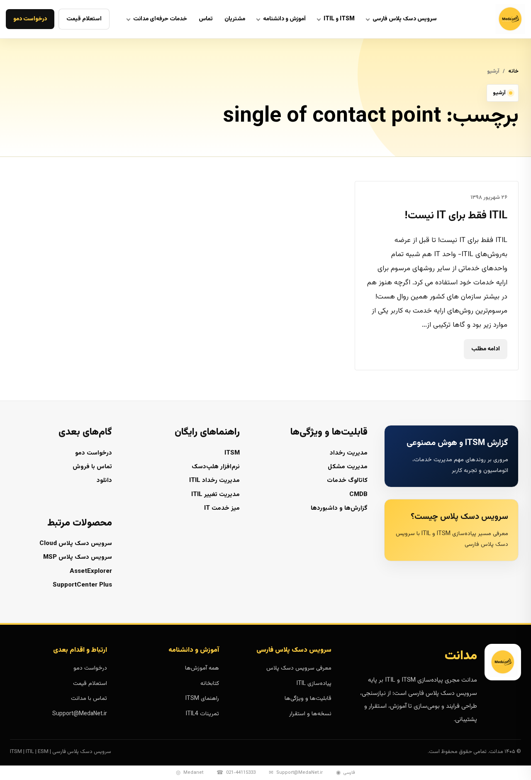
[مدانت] (489, 19)
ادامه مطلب (485, 348)
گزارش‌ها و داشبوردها (339, 508)
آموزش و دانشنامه (284, 19)
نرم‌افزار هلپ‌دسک (216, 467)
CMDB (358, 494)
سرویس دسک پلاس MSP (77, 557)
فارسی (345, 773)
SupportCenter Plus (82, 585)
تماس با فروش (92, 467)
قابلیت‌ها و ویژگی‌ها (308, 698)
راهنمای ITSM (202, 698)
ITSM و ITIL (339, 19)
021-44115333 (236, 773)
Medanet (189, 773)
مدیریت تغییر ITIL (215, 494)
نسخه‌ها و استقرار (310, 714)
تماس (206, 19)
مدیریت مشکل (348, 467)
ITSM (232, 453)
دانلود (104, 480)
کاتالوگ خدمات (347, 480)
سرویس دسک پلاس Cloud (75, 543)
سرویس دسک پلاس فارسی (405, 19)
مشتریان (234, 19)
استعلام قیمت (84, 19)
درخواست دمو (30, 19)
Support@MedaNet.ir (79, 714)
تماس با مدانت (89, 698)
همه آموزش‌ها (202, 668)
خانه (513, 71)
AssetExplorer (91, 571)
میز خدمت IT (222, 508)
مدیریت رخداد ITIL (214, 480)
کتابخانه (209, 683)
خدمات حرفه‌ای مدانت (160, 19)
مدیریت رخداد (349, 453)
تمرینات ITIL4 (202, 714)
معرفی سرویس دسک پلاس (298, 668)
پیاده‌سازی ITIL (314, 683)
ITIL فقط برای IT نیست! (455, 216)
